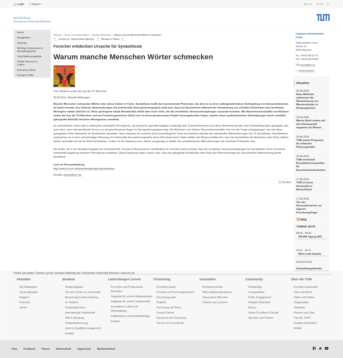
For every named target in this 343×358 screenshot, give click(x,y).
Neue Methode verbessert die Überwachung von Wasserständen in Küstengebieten (307, 101)
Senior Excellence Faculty (263, 312)
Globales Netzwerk (259, 302)
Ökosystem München (215, 297)
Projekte (161, 302)
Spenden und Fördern (260, 317)
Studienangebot (74, 286)
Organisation (301, 302)
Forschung (162, 279)
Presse (46, 348)
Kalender (47, 42)
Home (20, 32)
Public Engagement (259, 297)
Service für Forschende (170, 322)
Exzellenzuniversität (305, 286)
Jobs (14, 348)
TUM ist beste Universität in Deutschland (304, 186)
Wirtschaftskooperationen (217, 292)
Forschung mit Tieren (168, 307)
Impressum (84, 348)
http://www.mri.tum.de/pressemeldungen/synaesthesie (84, 168)
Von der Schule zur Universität (82, 292)
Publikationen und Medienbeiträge (130, 315)
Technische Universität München (323, 16)
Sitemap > (58, 35)
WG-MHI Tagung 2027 (310, 236)
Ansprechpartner (306, 70)
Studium (68, 279)
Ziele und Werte (303, 292)
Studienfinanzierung (76, 322)
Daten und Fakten (304, 297)
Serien (23, 307)
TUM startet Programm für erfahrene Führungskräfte (309, 143)
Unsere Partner (165, 312)
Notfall (297, 328)
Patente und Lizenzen (215, 302)
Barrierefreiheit (106, 348)
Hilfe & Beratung (74, 317)
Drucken (286, 182)
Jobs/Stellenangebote (47, 56)
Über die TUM (301, 279)
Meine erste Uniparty (309, 253)
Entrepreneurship (212, 286)
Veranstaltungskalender (309, 268)
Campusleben (256, 292)
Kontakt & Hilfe (47, 75)
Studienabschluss (75, 307)
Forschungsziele (166, 297)
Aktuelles (23, 279)
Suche (320, 4)
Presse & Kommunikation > (77, 35)
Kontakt (69, 333)
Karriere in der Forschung (171, 317)
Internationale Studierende (80, 312)
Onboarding (255, 286)
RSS (303, 219)
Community (254, 279)
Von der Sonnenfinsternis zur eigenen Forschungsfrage (309, 207)
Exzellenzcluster (166, 286)
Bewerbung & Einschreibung (81, 297)
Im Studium (71, 302)
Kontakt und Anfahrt (305, 322)
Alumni (252, 307)
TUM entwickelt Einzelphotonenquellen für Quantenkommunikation (311, 164)
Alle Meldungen (28, 286)
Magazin (24, 297)
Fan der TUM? (302, 317)
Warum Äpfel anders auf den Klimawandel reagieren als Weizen (310, 124)
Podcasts (24, 302)
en (310, 4)
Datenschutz (63, 348)
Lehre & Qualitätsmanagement (83, 328)
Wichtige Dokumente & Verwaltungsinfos (47, 48)
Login (20, 4)
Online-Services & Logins (47, 61)
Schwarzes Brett (47, 69)
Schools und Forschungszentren (175, 292)
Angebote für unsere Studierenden (130, 301)
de (305, 4)
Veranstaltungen (28, 292)
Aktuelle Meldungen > (102, 35)
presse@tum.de (72, 174)
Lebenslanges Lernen (124, 279)
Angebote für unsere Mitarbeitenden (131, 296)
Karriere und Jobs (304, 312)
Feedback (29, 348)
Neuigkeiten (47, 37)
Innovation (208, 279)
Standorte (299, 307)
